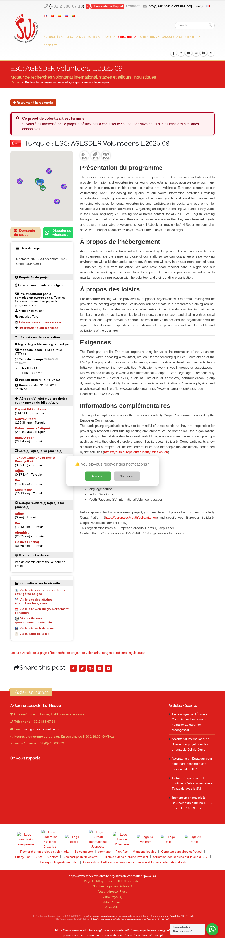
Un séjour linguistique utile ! (59, 862)
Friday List (22, 857)
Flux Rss (122, 851)
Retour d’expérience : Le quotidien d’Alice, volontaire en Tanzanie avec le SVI (193, 783)
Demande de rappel (24, 232)
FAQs (38, 857)
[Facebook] (173, 53)
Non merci (127, 476)
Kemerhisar (23, 489)
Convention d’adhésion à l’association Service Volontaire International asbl (134, 862)
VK (108, 668)
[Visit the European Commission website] (26, 839)
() (66, 6)
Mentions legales (144, 851)
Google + (90, 668)
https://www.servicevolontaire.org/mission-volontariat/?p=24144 (112, 876)
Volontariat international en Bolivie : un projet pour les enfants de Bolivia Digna (190, 744)
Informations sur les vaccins (40, 322)
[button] (42, 188)
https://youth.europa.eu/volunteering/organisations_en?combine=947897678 (130, 919)
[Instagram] (196, 53)
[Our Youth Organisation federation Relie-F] (74, 839)
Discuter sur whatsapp (62, 232)
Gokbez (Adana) (27, 542)
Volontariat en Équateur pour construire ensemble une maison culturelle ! (192, 764)
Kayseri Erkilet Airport (31, 409)
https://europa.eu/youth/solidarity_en (131, 517)
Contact (133, 6)
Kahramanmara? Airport (32, 428)
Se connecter (83, 851)
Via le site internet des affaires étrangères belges (40, 592)
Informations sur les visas (38, 328)
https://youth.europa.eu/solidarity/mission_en (136, 452)
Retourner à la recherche (35, 102)
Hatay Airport (24, 437)
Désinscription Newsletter (80, 857)
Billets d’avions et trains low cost (125, 857)
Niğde (19, 471)
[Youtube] (188, 53)
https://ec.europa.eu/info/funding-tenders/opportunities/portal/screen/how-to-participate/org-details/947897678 (138, 916)
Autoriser (98, 476)
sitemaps (104, 851)
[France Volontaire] (122, 839)
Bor (17, 480)
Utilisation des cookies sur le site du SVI (180, 857)
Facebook (73, 668)
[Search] (210, 25)
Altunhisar (23, 532)
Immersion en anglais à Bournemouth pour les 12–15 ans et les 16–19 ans (192, 803)
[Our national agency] (98, 839)
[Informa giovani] (169, 839)
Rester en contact (31, 692)
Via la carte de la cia (34, 633)
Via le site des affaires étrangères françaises (34, 601)
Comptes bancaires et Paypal (181, 851)
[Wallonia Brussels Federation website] (50, 839)
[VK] (211, 53)
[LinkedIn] (203, 53)
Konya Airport (25, 418)
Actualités (52, 37)
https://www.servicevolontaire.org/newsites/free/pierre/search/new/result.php (112, 935)
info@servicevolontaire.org (170, 6)
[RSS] (181, 53)
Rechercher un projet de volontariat (44, 851)
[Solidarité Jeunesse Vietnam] (145, 839)
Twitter (82, 668)
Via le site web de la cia (37, 628)
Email (99, 668)
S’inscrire (125, 37)
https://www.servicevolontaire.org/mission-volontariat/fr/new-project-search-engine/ (112, 930)
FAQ (199, 6)
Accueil (15, 82)
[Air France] (193, 839)
